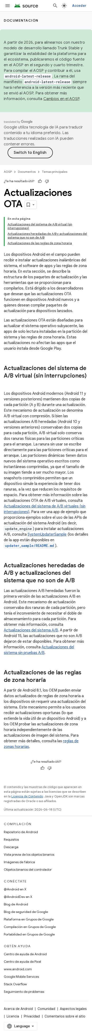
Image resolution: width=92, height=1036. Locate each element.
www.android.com (18, 969)
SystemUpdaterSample (47, 534)
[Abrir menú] (7, 5)
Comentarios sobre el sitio (65, 1016)
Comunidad (46, 1009)
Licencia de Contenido (27, 796)
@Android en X (15, 889)
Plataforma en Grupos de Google (29, 919)
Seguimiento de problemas (24, 992)
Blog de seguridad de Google (26, 912)
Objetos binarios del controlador (28, 869)
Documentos (27, 172)
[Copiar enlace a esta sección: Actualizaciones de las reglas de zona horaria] (50, 680)
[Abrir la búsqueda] (55, 5)
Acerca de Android (18, 1009)
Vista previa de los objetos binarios (29, 854)
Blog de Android (16, 904)
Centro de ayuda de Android (25, 954)
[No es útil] (46, 181)
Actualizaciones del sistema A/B (31, 630)
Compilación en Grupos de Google (30, 927)
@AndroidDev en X (18, 897)
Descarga (11, 847)
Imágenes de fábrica (19, 862)
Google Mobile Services (21, 976)
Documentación (21, 20)
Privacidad (32, 1016)
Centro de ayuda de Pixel (22, 961)
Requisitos (11, 839)
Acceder (79, 6)
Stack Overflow (15, 984)
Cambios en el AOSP (61, 99)
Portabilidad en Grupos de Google (29, 934)
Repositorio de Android (21, 832)
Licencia (13, 1016)
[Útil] (39, 181)
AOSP (8, 172)
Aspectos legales (73, 1009)
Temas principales (54, 172)
